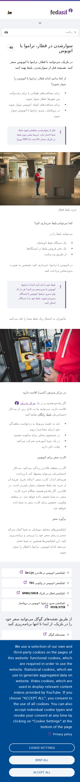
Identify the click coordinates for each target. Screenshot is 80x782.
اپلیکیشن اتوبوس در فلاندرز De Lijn (45, 573)
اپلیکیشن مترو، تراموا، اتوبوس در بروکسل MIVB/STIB (41, 605)
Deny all (41, 760)
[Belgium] (9, 12)
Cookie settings (42, 748)
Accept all (41, 772)
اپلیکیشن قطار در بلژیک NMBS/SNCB (43, 593)
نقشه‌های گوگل (56, 634)
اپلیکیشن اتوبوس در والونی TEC (47, 583)
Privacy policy (62, 734)
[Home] (61, 11)
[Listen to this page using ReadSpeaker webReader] (12, 47)
